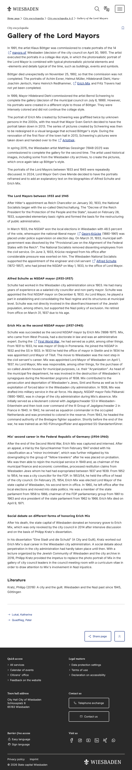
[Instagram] (80, 740)
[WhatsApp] (113, 740)
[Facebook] (72, 740)
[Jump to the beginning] (119, 636)
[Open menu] (120, 9)
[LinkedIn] (97, 740)
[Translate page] (106, 9)
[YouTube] (88, 740)
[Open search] (97, 9)
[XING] (105, 740)
